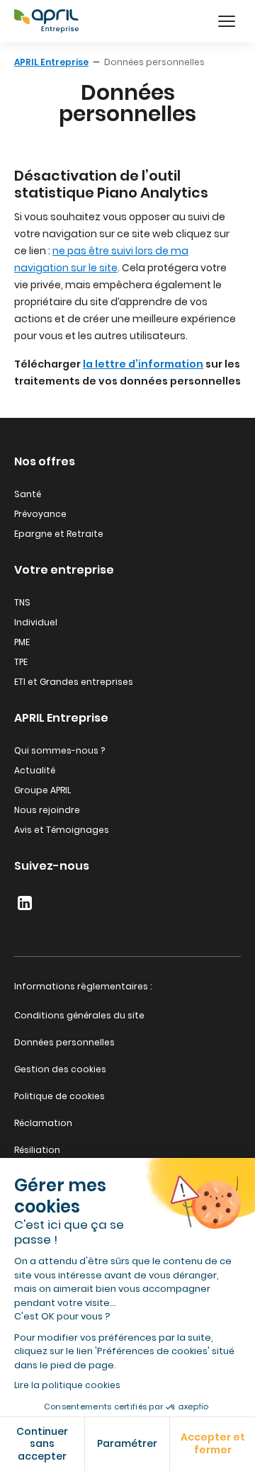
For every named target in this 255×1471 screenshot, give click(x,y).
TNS (22, 602)
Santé (27, 494)
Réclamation (43, 1123)
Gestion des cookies (60, 1069)
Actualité (34, 770)
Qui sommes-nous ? (59, 750)
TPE (21, 662)
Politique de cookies (59, 1096)
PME (22, 642)
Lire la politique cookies (67, 1385)
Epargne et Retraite (58, 534)
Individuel (35, 622)
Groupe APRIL (42, 790)
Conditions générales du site (79, 1015)
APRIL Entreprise (51, 62)
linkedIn (24, 903)
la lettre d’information (143, 364)
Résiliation (37, 1150)
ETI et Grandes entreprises (73, 682)
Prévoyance (40, 514)
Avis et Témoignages (61, 830)
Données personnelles (64, 1042)
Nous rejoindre (47, 810)
